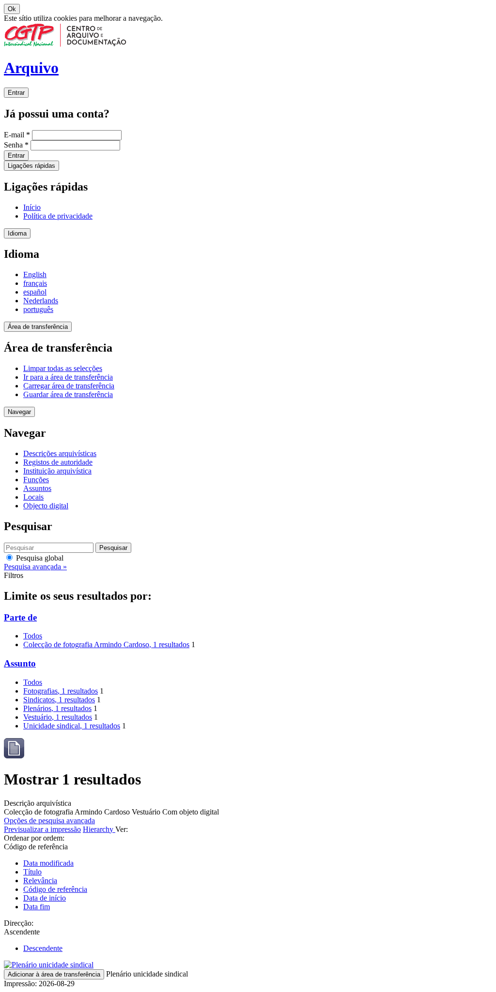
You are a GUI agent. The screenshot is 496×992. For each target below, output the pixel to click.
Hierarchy (99, 829)
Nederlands (40, 300)
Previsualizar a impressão (42, 829)
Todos (32, 636)
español (34, 292)
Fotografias (60, 691)
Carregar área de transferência (68, 386)
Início (32, 207)
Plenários (57, 708)
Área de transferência (38, 326)
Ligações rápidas (31, 165)
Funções (36, 479)
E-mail (17, 135)
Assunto (20, 663)
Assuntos (37, 488)
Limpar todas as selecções (62, 368)
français (35, 283)
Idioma (17, 233)
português (38, 309)
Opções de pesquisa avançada (49, 820)
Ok (12, 9)
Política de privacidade (58, 216)
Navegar (19, 411)
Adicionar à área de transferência (54, 974)
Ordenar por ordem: (34, 838)
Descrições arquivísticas (59, 453)
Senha (16, 145)
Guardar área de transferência (68, 394)
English (34, 274)
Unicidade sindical (71, 726)
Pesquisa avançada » (35, 567)
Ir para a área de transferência (68, 377)
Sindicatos (59, 700)
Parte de (20, 617)
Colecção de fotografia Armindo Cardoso (106, 644)
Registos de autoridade (58, 462)
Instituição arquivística (57, 471)
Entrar (16, 92)
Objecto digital (45, 506)
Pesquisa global (38, 558)
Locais (33, 497)
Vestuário (57, 717)
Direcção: (18, 923)
